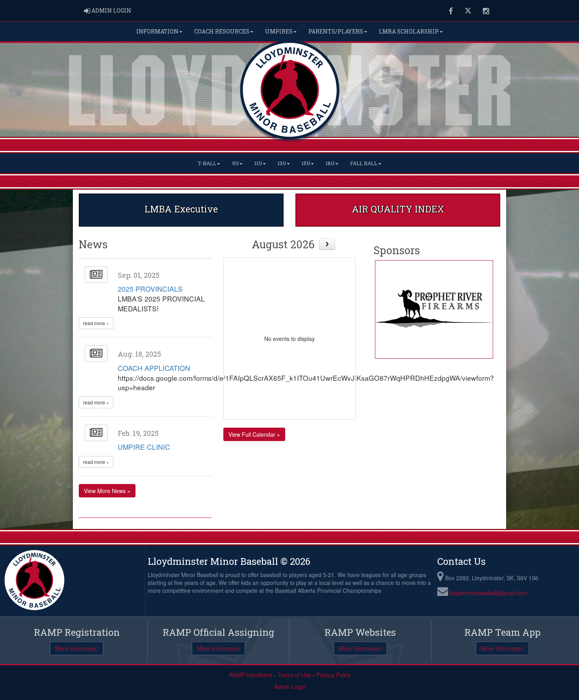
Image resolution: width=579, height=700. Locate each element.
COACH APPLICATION (154, 368)
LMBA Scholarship (409, 31)
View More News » (107, 491)
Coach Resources (221, 31)
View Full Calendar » (254, 434)
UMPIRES (279, 31)
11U (258, 163)
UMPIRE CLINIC (144, 447)
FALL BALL (363, 163)
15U (306, 163)
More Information (76, 648)
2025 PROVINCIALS (150, 289)
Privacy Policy (333, 675)
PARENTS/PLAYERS (335, 31)
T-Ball (207, 163)
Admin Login (289, 687)
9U (235, 163)
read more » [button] (96, 323)
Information (157, 31)
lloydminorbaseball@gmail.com (488, 593)
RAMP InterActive (251, 675)
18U (330, 163)
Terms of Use (294, 675)
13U (282, 163)
